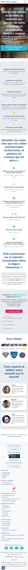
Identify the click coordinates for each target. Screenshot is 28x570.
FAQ (3, 509)
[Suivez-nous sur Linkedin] (6, 548)
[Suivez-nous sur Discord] (21, 548)
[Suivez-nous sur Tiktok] (16, 548)
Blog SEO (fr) (5, 505)
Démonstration (6, 474)
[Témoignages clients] (14, 345)
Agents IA (4, 497)
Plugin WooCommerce (7, 484)
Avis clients (5, 514)
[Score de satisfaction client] (23, 349)
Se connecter (14, 449)
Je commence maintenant (14, 311)
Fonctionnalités (6, 472)
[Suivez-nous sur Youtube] (11, 548)
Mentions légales (18, 557)
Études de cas (5, 516)
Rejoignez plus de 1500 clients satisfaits (10, 348)
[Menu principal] (25, 2)
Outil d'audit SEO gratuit (8, 495)
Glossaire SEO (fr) (6, 511)
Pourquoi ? (5, 512)
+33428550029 (15, 466)
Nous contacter (6, 521)
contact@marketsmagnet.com (15, 462)
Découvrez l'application (14, 48)
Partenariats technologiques (9, 530)
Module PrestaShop (7, 482)
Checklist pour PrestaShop (9, 500)
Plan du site (14, 559)
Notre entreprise (6, 523)
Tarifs (3, 477)
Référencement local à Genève (9, 434)
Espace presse (6, 525)
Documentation (6, 507)
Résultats (4, 476)
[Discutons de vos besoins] (3, 567)
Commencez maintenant (14, 445)
